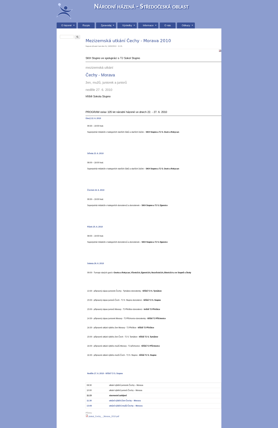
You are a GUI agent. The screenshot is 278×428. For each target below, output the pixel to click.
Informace (145, 26)
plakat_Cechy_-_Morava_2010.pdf (104, 416)
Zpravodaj (103, 26)
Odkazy (183, 26)
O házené (64, 26)
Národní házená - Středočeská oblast (141, 6)
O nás (167, 25)
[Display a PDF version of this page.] (220, 50)
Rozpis (86, 25)
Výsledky (124, 26)
